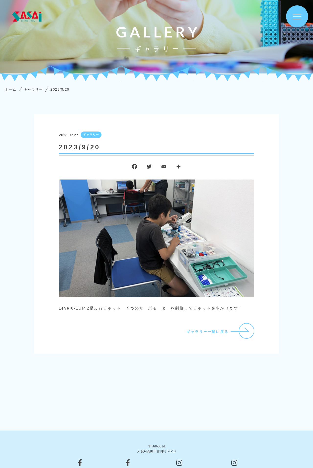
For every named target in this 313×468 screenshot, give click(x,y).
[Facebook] (134, 167)
